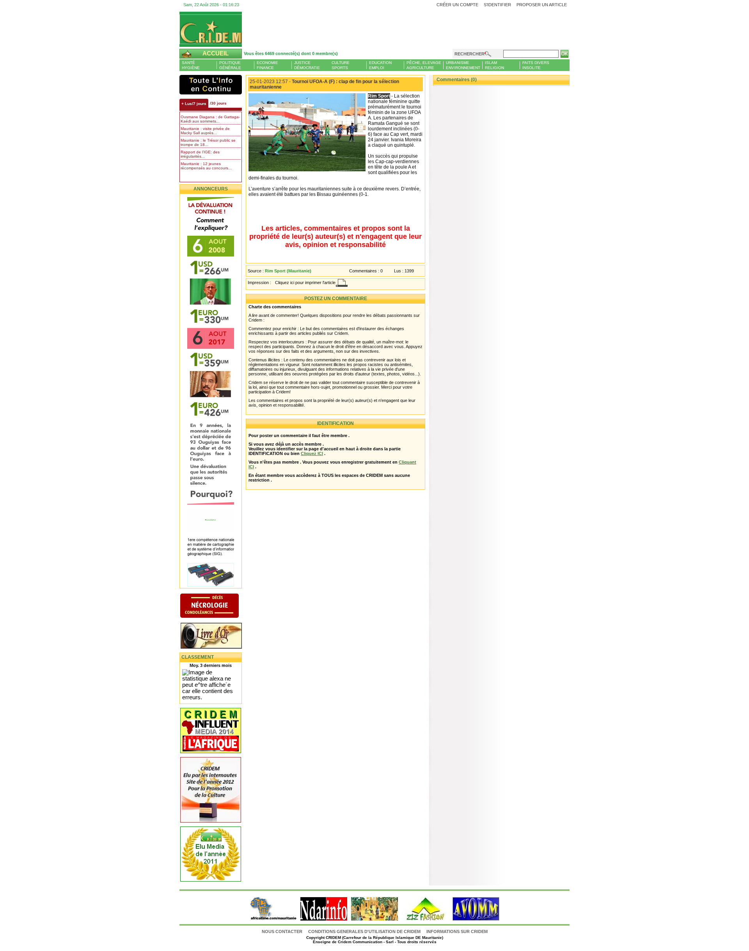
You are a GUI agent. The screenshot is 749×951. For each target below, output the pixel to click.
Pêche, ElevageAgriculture (423, 65)
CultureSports (341, 65)
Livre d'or (217, 636)
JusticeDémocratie (307, 65)
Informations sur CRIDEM (457, 931)
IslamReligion (494, 65)
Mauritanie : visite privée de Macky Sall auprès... (205, 130)
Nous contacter (283, 931)
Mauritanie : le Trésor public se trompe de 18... (208, 142)
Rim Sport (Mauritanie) (288, 270)
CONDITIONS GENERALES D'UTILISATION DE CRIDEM (364, 931)
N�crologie (217, 606)
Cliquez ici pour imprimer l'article (305, 282)
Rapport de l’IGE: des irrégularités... (200, 154)
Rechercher (469, 54)
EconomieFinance (267, 65)
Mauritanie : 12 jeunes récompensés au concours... (206, 166)
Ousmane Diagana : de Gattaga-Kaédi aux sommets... (210, 119)
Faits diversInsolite (535, 65)
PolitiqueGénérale (230, 65)
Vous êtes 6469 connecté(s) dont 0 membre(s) (291, 53)
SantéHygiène (191, 65)
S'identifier (497, 4)
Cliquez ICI (312, 453)
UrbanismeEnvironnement (463, 65)
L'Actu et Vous (210, 84)
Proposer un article (541, 4)
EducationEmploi (380, 65)
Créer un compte (457, 4)
